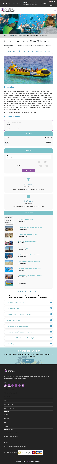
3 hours (23, 51)
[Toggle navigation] (55, 10)
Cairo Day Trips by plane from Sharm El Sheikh (30, 227)
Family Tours (8, 401)
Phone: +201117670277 (11, 432)
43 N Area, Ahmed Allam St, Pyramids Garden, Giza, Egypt (30, 3)
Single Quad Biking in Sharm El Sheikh (28, 241)
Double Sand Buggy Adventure (26, 248)
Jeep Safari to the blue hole (25, 219)
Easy (48, 51)
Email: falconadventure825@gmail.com (15, 446)
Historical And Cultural (11, 393)
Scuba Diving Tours (10, 405)
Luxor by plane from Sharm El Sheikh (27, 234)
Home (5, 35)
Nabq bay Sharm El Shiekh (19, 35)
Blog (6, 426)
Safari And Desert (9, 389)
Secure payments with (12, 452)
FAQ (6, 422)
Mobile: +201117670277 (12, 436)
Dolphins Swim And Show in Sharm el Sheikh (29, 268)
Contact (7, 418)
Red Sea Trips (11, 51)
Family (31, 51)
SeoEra (28, 461)
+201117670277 (17, 3)
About (6, 414)
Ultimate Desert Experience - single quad (29, 261)
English (53, 1)
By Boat (40, 51)
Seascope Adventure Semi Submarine (37, 35)
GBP (50, 5)
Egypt (10, 35)
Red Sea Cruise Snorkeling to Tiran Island (29, 254)
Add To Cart (28, 170)
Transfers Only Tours (10, 409)
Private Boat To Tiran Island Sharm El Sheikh (29, 275)
